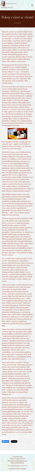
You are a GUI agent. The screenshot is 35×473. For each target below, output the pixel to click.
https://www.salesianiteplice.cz (17, 461)
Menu (32, 5)
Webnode (23, 468)
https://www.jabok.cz (17, 463)
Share (6, 441)
